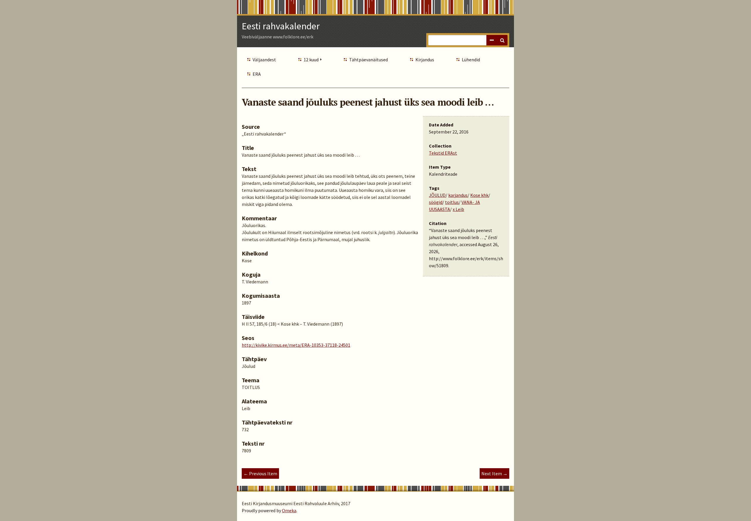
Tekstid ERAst (443, 153)
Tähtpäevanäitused (368, 59)
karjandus (458, 195)
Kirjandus (424, 59)
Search (502, 40)
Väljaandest (264, 59)
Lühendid (471, 59)
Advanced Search (491, 40)
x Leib (458, 209)
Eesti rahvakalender (281, 26)
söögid (435, 202)
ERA (257, 74)
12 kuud (311, 59)
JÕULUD (437, 195)
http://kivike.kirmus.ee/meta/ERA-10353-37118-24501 (296, 345)
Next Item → (494, 473)
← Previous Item (260, 473)
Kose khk (479, 195)
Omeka (289, 510)
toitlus (452, 202)
